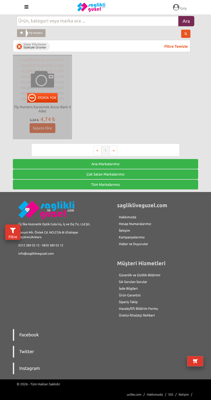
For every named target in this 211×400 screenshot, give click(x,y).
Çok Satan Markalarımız (105, 174)
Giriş (183, 8)
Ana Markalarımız (105, 164)
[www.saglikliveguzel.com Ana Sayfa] (21, 33)
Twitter (26, 351)
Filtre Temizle (176, 46)
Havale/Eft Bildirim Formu (138, 309)
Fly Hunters (35, 32)
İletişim (124, 230)
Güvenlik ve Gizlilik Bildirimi (139, 275)
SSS (170, 394)
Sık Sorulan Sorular (133, 282)
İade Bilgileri (128, 288)
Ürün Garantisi (129, 295)
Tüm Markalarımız (105, 184)
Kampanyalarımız (132, 237)
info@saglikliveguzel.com (36, 253)
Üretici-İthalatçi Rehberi (137, 315)
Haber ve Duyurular (133, 244)
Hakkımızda (127, 217)
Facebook (29, 334)
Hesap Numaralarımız (135, 224)
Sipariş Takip (128, 302)
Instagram (29, 368)
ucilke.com (134, 394)
